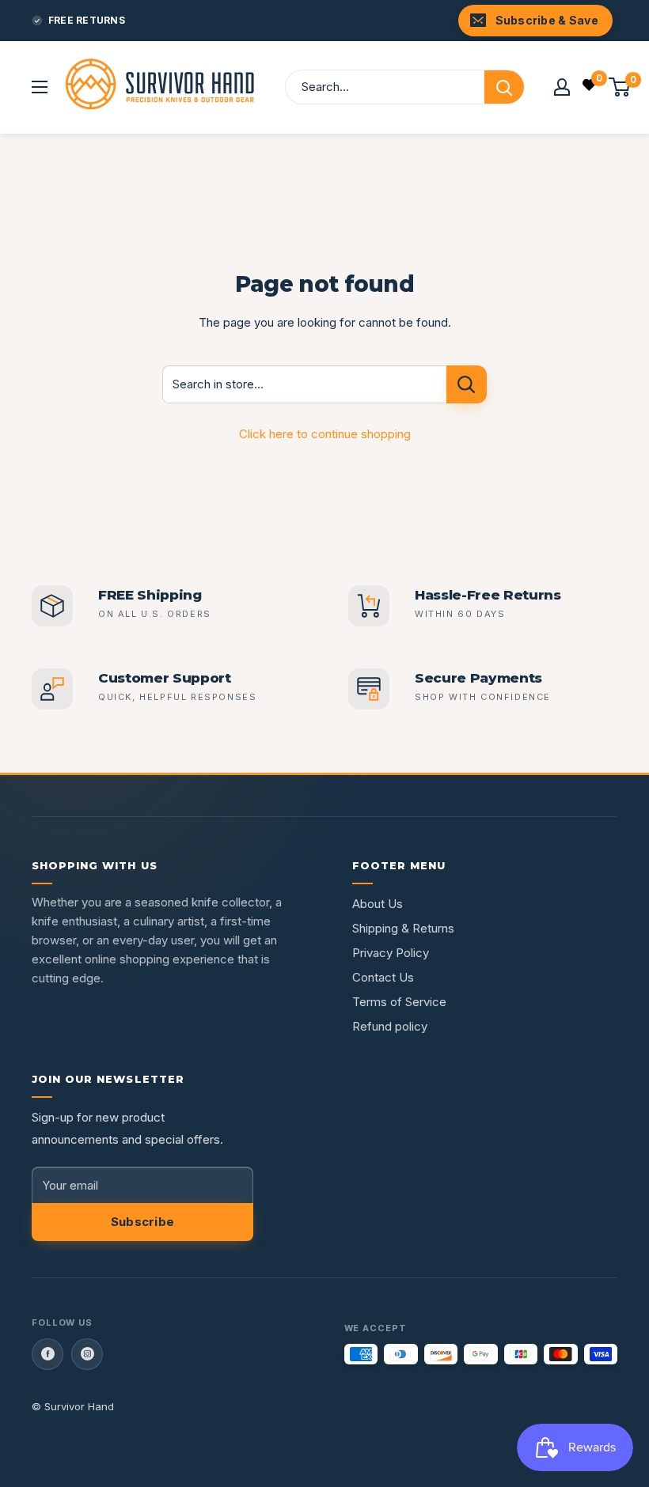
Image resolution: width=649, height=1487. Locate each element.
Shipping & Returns (403, 928)
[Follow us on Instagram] (87, 1354)
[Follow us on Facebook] (47, 1354)
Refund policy (389, 1026)
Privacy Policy (390, 952)
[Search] (504, 87)
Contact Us (383, 977)
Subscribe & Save (546, 20)
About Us (377, 903)
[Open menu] (39, 87)
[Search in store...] (466, 384)
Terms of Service (399, 1001)
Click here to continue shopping (325, 433)
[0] (590, 87)
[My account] (562, 87)
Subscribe (143, 1221)
